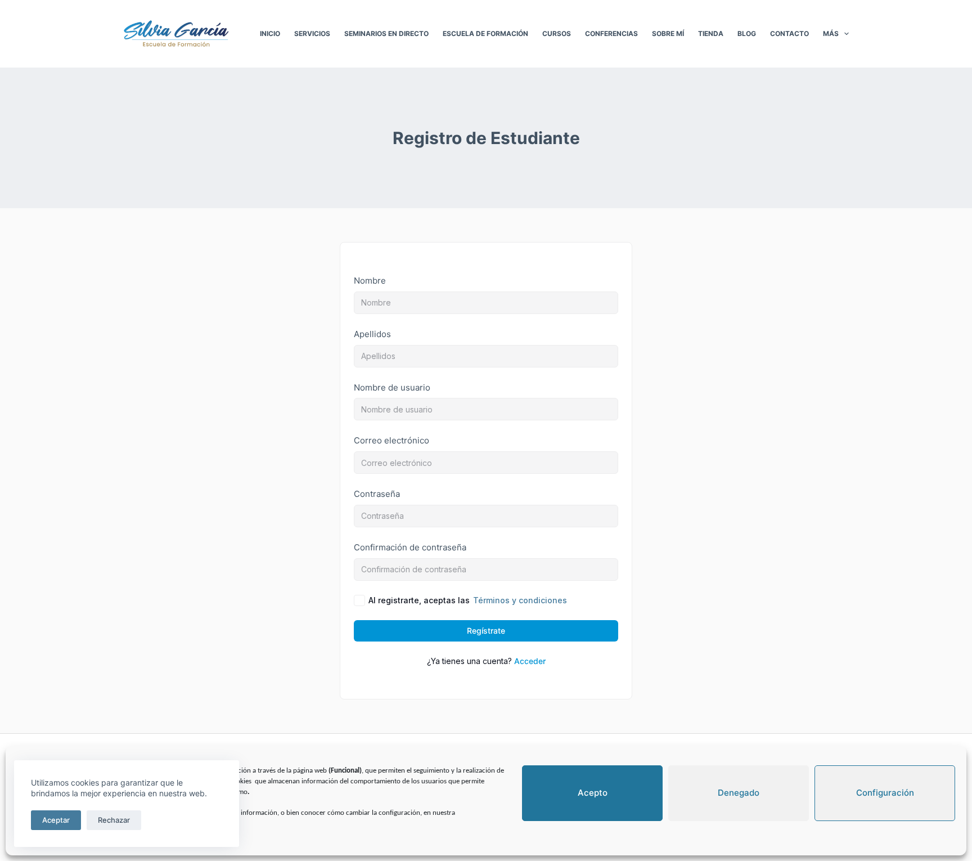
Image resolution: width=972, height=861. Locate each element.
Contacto (789, 33)
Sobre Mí (668, 33)
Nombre (370, 280)
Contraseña (377, 493)
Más (831, 33)
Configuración (885, 792)
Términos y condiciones (520, 600)
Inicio (270, 33)
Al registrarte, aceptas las (467, 600)
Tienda (710, 33)
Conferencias (611, 33)
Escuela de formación (485, 33)
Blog (746, 33)
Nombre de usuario (392, 387)
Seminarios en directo (386, 33)
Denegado (738, 792)
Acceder (530, 661)
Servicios (312, 33)
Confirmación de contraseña (410, 547)
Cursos (556, 33)
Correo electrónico (391, 440)
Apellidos (372, 334)
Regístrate (486, 630)
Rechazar (114, 819)
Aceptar (56, 819)
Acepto (593, 792)
